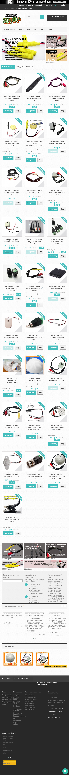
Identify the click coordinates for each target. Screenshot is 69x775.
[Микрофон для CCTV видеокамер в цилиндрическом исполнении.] (34, 178)
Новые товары (16, 698)
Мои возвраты (30, 697)
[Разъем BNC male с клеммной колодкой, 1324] (34, 461)
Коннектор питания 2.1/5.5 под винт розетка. (12, 288)
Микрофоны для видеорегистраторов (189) (9, 752)
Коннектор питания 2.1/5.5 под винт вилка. (57, 242)
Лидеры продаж (24, 66)
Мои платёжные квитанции (31, 700)
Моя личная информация (30, 706)
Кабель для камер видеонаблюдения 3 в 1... (12, 193)
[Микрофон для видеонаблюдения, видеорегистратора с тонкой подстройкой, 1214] (12, 323)
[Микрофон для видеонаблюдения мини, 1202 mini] (34, 412)
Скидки (16, 695)
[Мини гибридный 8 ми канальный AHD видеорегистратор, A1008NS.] (57, 273)
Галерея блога (9, 646)
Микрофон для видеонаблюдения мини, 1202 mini (34, 427)
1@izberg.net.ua (54, 717)
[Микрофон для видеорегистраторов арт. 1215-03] (57, 461)
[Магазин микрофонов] (12, 19)
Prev (37, 56)
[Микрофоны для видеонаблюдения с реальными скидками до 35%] (34, 2)
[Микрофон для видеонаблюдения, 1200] (57, 323)
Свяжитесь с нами (26, 5)
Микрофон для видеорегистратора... (12, 241)
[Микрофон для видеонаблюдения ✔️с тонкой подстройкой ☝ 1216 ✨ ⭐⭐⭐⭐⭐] (57, 412)
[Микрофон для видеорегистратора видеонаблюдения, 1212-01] (57, 365)
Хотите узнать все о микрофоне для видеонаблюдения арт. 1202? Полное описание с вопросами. (34, 613)
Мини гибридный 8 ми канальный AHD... (57, 287)
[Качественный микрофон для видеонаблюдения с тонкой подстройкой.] (42, 658)
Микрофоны (10, 29)
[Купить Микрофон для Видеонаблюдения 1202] (12, 128)
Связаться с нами (17, 710)
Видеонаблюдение (43, 29)
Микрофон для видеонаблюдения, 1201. (34, 98)
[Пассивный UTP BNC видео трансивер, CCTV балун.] (34, 227)
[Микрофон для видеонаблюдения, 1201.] (34, 83)
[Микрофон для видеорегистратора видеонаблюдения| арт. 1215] (34, 365)
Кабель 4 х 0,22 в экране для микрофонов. (12, 380)
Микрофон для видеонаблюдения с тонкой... (57, 193)
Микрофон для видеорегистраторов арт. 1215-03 (57, 476)
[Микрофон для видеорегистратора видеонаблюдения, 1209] (12, 412)
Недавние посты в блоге (13, 606)
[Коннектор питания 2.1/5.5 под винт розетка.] (12, 273)
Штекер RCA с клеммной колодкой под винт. (34, 337)
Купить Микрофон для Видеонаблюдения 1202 (12, 143)
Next (42, 56)
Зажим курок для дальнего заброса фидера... (12, 519)
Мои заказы (29, 695)
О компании (17, 719)
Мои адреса (29, 703)
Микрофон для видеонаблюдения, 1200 (57, 337)
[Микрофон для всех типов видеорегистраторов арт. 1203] (34, 128)
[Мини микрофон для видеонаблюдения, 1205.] (12, 83)
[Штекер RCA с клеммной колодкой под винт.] (34, 323)
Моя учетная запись (33, 692)
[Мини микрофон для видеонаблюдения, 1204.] (57, 83)
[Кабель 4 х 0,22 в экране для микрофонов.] (12, 365)
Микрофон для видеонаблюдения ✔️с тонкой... (57, 427)
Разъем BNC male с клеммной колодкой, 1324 (34, 476)
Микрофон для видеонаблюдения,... (12, 336)
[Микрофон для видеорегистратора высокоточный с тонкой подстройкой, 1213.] (12, 227)
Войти (63, 5)
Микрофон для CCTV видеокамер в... (34, 191)
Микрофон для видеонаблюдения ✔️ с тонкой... (34, 288)
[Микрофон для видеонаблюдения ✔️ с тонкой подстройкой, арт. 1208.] (34, 273)
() (18, 626)
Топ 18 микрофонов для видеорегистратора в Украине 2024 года (56, 613)
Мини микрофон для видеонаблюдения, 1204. (57, 98)
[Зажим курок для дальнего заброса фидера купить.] (12, 504)
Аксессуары (24, 29)
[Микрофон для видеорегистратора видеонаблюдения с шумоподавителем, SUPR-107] (12, 461)
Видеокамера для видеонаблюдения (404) (8, 738)
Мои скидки (29, 710)
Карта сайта (15, 723)
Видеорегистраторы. (10, 702)
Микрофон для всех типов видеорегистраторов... (34, 143)
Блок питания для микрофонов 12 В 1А (57, 142)
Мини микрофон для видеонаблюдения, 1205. (12, 98)
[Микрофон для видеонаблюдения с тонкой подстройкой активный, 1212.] (57, 178)
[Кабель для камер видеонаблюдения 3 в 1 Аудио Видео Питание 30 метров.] (12, 178)
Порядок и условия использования (19, 714)
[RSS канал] (23, 606)
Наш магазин (16, 706)
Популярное (7, 66)
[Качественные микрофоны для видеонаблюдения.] (10, 658)
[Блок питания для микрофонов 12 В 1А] (57, 128)
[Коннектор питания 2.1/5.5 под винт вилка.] (57, 227)
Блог (4, 704)
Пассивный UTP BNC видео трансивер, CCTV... (34, 242)
